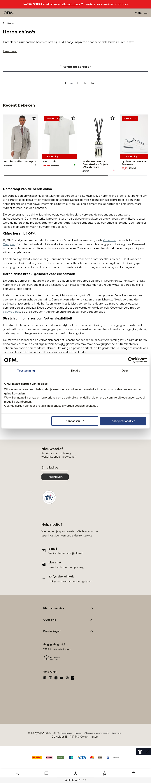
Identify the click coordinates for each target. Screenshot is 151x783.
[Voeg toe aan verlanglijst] (34, 118)
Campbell (9, 244)
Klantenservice (53, 608)
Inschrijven (55, 476)
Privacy (79, 732)
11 (78, 83)
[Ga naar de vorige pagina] (58, 83)
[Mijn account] (75, 773)
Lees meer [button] (10, 51)
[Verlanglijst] (104, 773)
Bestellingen (52, 631)
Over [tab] (125, 370)
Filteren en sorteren (76, 67)
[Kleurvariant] (35, 165)
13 (92, 83)
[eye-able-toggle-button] (147, 751)
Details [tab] (75, 370)
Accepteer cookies (123, 421)
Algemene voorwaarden (97, 732)
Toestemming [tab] (26, 370)
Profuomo (109, 240)
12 (85, 83)
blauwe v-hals (11, 311)
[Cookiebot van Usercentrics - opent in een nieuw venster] (131, 360)
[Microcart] (133, 773)
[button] (17, 773)
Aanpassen (73, 421)
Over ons (49, 619)
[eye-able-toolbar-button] (140, 751)
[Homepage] (9, 12)
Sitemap (116, 732)
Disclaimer (67, 732)
